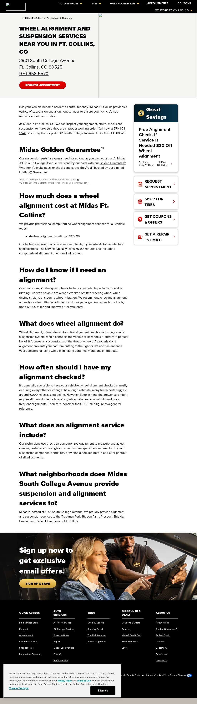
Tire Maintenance (97, 635)
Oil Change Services (63, 629)
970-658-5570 (33, 73)
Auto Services (68, 3)
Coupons (184, 3)
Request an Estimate (30, 654)
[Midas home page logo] (14, 5)
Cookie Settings (18, 688)
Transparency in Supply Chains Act (128, 675)
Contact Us (161, 660)
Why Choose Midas (122, 3)
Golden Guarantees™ (166, 629)
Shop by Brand (95, 629)
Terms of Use (84, 680)
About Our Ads (155, 675)
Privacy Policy (65, 680)
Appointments (157, 3)
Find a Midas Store (28, 622)
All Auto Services (62, 622)
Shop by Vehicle (96, 622)
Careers (160, 641)
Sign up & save (38, 583)
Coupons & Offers (28, 641)
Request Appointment (42, 85)
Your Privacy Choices (175, 675)
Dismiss (103, 690)
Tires (94, 3)
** (31, 172)
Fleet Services (60, 660)
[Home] (20, 18)
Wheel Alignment (97, 641)
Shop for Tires (26, 647)
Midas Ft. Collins (34, 18)
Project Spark (162, 635)
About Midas (162, 622)
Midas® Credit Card (131, 635)
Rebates (126, 629)
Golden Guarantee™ (113, 163)
